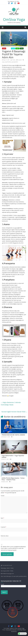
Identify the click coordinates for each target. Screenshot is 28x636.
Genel (13, 48)
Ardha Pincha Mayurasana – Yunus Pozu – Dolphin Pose (13, 479)
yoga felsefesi (8, 62)
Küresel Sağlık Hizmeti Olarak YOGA (14, 412)
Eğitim (8, 48)
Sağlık (17, 48)
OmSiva (14, 60)
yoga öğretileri (15, 62)
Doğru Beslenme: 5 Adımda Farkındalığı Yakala (11, 403)
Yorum (2, 495)
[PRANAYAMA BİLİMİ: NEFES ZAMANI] (14, 420)
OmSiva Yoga (14, 19)
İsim (2, 518)
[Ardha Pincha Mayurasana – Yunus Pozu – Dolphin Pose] (14, 463)
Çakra (4, 48)
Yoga (22, 48)
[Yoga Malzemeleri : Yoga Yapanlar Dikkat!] (14, 441)
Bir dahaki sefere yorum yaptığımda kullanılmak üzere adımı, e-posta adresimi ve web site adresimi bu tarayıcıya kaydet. (13, 548)
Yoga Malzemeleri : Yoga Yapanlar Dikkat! (13, 456)
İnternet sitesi (4, 536)
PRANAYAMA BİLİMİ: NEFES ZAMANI (13, 435)
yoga (3, 62)
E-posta (3, 527)
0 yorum (20, 60)
